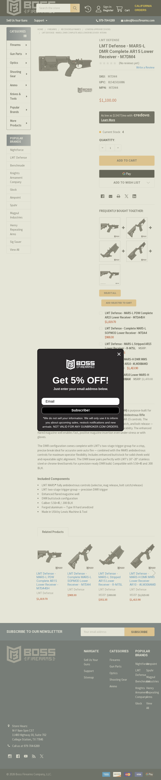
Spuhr (13, 205)
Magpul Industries (16, 215)
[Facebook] (102, 196)
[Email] (110, 196)
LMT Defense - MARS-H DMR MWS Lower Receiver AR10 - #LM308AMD (143, 579)
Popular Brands (14, 109)
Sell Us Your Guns (16, 20)
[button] (126, 183)
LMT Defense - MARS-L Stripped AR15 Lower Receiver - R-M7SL (111, 579)
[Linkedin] (134, 196)
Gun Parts (16, 54)
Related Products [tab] (53, 532)
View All (14, 249)
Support (39, 20)
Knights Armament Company (16, 177)
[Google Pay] (126, 174)
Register (108, 10)
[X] (126, 196)
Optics (14, 63)
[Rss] (33, 756)
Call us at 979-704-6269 (25, 746)
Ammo (13, 85)
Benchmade (17, 165)
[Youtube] (25, 756)
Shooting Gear (15, 74)
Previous (38, 573)
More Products (15, 123)
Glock (13, 189)
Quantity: (107, 140)
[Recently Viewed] (88, 9)
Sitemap (89, 677)
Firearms (15, 45)
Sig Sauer (15, 242)
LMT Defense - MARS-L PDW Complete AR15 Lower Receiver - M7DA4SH (47, 581)
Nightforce (17, 150)
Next (154, 573)
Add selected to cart (119, 303)
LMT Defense (18, 157)
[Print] (118, 196)
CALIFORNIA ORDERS (143, 8)
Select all (110, 293)
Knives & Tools (15, 96)
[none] (65, 66)
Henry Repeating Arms (16, 229)
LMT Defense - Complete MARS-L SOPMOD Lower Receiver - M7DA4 (79, 579)
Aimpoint (15, 197)
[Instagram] (9, 756)
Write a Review (145, 67)
